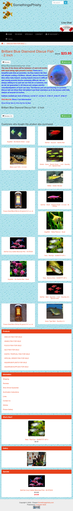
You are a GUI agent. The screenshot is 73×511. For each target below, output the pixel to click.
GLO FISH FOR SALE (11, 350)
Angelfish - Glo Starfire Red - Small (18, 279)
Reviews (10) (8, 116)
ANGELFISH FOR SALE (12, 341)
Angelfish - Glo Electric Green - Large (18, 142)
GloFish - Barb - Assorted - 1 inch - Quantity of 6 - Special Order (55, 297)
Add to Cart (66, 62)
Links (5, 396)
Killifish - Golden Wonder (54, 186)
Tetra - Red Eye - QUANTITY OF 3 (54, 255)
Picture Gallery (8, 409)
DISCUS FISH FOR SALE (13, 337)
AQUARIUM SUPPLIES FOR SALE (16, 367)
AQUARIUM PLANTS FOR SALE (15, 362)
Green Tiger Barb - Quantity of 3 (55, 321)
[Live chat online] (66, 28)
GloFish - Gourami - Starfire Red (55, 142)
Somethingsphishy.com (46, 502)
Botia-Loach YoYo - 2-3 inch (18, 167)
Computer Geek (40, 504)
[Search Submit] (65, 2)
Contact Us (6, 401)
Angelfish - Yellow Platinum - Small (54, 232)
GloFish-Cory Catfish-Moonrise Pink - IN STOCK (18, 252)
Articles (5, 405)
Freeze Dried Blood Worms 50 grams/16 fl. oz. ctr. (18, 211)
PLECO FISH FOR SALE (12, 345)
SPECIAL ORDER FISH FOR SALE (16, 358)
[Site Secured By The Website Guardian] (36, 507)
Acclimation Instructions (11, 392)
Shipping (6, 379)
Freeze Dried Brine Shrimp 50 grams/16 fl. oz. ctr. (18, 324)
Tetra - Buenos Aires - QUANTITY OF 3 (55, 278)
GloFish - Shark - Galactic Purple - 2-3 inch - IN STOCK (55, 205)
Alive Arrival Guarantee (11, 388)
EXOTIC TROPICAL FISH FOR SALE (17, 354)
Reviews (6, 62)
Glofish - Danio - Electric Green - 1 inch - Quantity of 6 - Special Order (55, 165)
